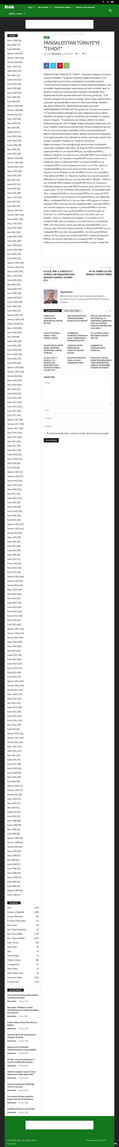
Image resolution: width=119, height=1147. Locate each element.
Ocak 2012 (11, 712)
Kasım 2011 (12, 720)
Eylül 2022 (11, 154)
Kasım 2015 (12, 511)
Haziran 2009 (12, 847)
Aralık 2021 (12, 193)
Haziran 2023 (12, 114)
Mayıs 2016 (12, 485)
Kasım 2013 (12, 616)
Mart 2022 (11, 180)
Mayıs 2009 (12, 851)
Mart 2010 (11, 808)
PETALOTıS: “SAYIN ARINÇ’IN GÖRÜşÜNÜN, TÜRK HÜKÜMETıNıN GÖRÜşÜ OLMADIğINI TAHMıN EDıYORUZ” (101, 362)
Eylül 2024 (11, 49)
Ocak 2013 (11, 659)
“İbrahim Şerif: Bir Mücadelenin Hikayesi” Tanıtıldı (21, 1036)
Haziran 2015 (12, 533)
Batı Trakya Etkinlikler (16, 929)
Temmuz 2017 (13, 424)
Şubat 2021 (12, 237)
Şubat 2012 (12, 707)
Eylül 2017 (11, 415)
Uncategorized (13, 964)
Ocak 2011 (11, 764)
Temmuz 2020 (13, 267)
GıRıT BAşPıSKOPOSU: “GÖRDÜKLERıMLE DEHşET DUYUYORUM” (77, 318)
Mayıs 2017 (12, 433)
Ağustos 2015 (13, 524)
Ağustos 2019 (13, 315)
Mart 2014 (11, 598)
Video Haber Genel (15, 973)
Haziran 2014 (12, 585)
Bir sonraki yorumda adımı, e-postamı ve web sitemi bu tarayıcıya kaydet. (78, 433)
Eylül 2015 (11, 520)
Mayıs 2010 (12, 799)
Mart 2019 (11, 337)
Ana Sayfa (47, 34)
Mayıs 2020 (12, 276)
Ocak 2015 (11, 555)
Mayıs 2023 (12, 119)
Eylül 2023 (11, 101)
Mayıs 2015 (12, 537)
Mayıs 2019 (12, 328)
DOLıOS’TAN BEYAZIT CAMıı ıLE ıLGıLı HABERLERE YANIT (76, 360)
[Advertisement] (59, 24)
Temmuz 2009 (13, 842)
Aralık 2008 (12, 873)
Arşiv (30, 7)
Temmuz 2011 (13, 738)
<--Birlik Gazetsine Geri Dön (95, 1140)
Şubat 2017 (12, 446)
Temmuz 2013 (13, 633)
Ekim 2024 (11, 45)
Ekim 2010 (11, 777)
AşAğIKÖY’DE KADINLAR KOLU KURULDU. (98, 348)
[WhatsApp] (67, 66)
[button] (110, 10)
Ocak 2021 (11, 241)
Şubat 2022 (12, 184)
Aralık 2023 (12, 88)
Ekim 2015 (11, 516)
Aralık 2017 (12, 402)
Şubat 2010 (12, 812)
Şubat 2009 (12, 864)
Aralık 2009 (12, 821)
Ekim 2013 (11, 620)
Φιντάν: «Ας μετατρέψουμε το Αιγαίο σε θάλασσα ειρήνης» (21, 1060)
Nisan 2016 (12, 489)
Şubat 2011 (12, 760)
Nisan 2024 (12, 71)
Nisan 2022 (12, 176)
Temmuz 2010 (13, 790)
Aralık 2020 (12, 245)
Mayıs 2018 (12, 380)
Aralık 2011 (12, 716)
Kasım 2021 (12, 197)
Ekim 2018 (11, 359)
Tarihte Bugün (13, 956)
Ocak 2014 (11, 607)
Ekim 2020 (11, 254)
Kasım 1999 (12, 895)
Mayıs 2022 (12, 171)
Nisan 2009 (12, 856)
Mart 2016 (11, 494)
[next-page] (110, 310)
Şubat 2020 (12, 289)
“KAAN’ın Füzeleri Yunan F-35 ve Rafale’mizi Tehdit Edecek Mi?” (21, 1073)
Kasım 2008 (12, 877)
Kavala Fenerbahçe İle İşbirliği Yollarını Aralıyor (20, 1085)
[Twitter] (107, 2)
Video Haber (12, 969)
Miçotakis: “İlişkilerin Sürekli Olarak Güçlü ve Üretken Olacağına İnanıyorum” (23, 1010)
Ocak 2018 (11, 398)
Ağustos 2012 (13, 681)
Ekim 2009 (11, 829)
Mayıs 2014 (12, 590)
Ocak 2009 (11, 869)
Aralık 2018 (12, 350)
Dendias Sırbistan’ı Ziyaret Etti (21, 1108)
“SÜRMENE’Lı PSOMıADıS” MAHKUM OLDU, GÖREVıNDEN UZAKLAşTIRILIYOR (77, 337)
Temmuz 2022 (13, 162)
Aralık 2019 (12, 298)
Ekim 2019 (11, 306)
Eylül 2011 (11, 729)
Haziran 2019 (12, 324)
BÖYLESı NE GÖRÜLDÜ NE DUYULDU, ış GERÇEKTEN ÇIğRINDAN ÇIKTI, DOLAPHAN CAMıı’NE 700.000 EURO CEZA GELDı (101, 321)
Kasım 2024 (12, 40)
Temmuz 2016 (13, 476)
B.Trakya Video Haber (16, 921)
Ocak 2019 (11, 346)
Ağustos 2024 (13, 53)
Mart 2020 (11, 284)
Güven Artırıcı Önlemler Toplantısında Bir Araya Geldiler (21, 1048)
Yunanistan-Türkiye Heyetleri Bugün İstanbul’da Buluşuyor (20, 1097)
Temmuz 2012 (13, 686)
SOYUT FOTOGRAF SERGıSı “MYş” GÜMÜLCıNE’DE (52, 335)
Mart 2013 (11, 651)
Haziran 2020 (12, 271)
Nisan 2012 (12, 699)
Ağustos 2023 (13, 106)
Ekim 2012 (11, 672)
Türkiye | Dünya (16, 14)
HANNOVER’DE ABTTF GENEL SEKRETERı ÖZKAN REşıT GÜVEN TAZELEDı (53, 349)
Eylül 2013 (11, 624)
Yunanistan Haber (62, 7)
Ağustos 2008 (13, 890)
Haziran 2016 (12, 481)
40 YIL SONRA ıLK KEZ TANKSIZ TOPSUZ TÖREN (99, 273)
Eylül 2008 (11, 886)
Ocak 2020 (11, 293)
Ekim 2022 (11, 149)
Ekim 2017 (11, 411)
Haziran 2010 (12, 794)
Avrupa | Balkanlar (15, 916)
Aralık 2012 (12, 664)
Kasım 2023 (12, 93)
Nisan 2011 (12, 751)
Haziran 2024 (12, 62)
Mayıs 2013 (12, 642)
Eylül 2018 (11, 363)
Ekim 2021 (11, 202)
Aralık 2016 (12, 454)
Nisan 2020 (12, 280)
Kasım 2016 (12, 459)
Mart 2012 (11, 703)
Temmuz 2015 (13, 529)
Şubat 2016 (12, 498)
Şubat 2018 (12, 393)
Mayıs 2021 (12, 223)
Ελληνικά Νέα (13, 982)
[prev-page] (106, 310)
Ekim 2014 (11, 568)
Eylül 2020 (11, 258)
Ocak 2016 (11, 502)
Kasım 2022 (12, 145)
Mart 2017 (11, 441)
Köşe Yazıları (13, 943)
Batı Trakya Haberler (16, 938)
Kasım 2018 (12, 354)
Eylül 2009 (11, 834)
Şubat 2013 (12, 655)
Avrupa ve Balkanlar (85, 7)
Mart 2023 (11, 128)
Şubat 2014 (12, 603)
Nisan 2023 (12, 123)
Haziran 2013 (12, 638)
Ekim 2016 (11, 463)
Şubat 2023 (12, 132)
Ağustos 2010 (13, 786)
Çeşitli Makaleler (52, 310)
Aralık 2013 (12, 611)
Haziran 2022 (12, 167)
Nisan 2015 (12, 542)
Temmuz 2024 (13, 58)
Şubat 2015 (12, 550)
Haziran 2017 (12, 428)
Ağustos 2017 (13, 420)
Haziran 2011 (12, 742)
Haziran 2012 (12, 690)
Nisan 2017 (12, 437)
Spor (9, 951)
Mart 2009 (11, 860)
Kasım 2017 (12, 407)
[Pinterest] (60, 66)
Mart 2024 (11, 75)
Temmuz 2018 (13, 372)
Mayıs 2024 (12, 67)
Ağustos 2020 (13, 263)
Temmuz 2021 (13, 215)
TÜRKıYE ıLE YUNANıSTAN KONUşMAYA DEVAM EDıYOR (53, 319)
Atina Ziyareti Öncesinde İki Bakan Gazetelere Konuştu (22, 996)
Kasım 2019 (12, 302)
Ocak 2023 (11, 136)
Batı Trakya (43, 7)
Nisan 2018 (12, 385)
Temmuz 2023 (13, 110)
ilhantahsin (56, 54)
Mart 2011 (11, 755)
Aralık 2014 (12, 559)
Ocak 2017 (11, 450)
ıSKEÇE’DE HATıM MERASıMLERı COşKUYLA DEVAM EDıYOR (75, 349)
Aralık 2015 (12, 507)
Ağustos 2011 (13, 733)
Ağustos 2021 (13, 210)
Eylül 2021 (11, 206)
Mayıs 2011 (12, 747)
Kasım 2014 (12, 563)
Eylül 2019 (11, 311)
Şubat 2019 (12, 341)
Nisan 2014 (12, 594)
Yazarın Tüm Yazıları (72, 310)
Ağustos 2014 (13, 577)
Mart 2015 (11, 546)
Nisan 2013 (12, 646)
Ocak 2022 (11, 189)
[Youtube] (112, 2)
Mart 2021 (11, 232)
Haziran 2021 (12, 219)
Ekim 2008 (11, 882)
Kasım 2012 (12, 668)
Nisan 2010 (12, 803)
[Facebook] (103, 2)
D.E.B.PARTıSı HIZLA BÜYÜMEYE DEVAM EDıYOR (100, 335)
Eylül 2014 (11, 572)
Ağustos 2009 (13, 838)
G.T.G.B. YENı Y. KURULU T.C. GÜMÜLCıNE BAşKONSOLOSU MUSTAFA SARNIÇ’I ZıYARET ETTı (59, 276)
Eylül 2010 (11, 781)
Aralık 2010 (12, 768)
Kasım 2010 (12, 773)
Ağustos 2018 (13, 367)
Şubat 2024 (12, 80)
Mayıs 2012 (12, 694)
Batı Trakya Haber (15, 934)
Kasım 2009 (12, 825)
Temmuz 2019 (13, 319)
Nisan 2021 (12, 228)
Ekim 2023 (11, 97)
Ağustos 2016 (13, 472)
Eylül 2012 (11, 677)
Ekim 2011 (11, 725)
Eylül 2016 (11, 468)
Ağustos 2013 (13, 629)
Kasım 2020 (12, 250)
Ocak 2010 (11, 816)
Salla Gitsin (12, 947)
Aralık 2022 (12, 141)
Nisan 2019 (12, 332)
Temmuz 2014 (13, 581)
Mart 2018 (11, 389)
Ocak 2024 (11, 84)
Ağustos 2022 (13, 158)
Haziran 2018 (12, 376)
